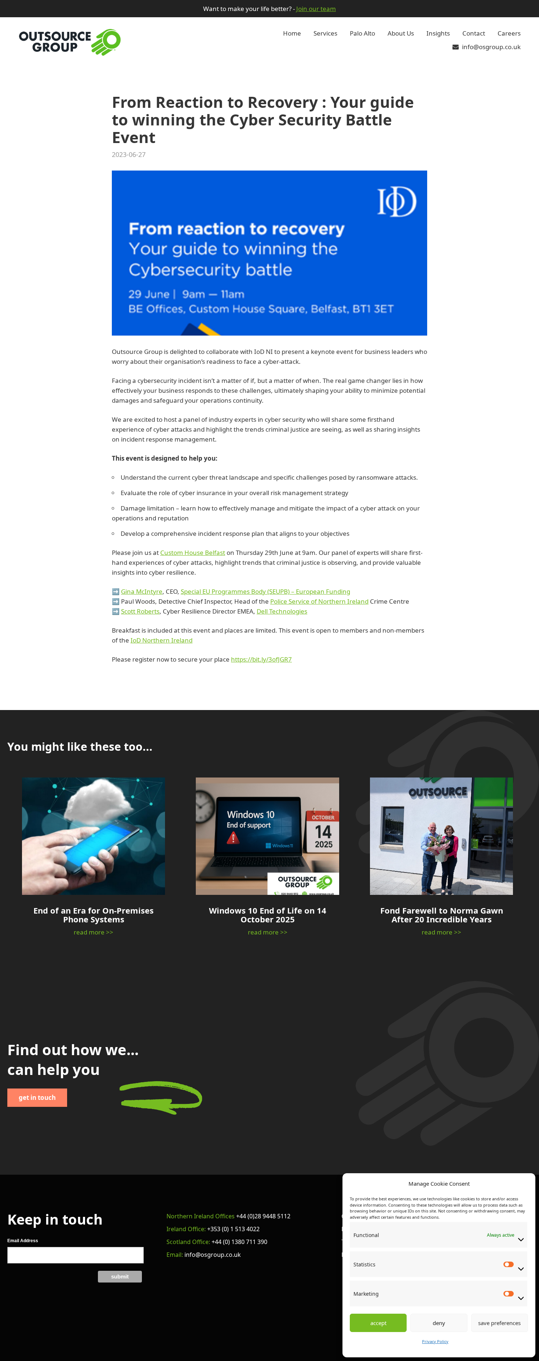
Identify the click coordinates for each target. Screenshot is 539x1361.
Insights (438, 33)
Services (325, 33)
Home (292, 33)
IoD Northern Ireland (161, 640)
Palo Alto (362, 33)
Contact (473, 33)
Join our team (316, 8)
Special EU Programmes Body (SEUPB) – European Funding (265, 591)
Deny (439, 1323)
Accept (378, 1323)
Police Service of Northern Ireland (319, 601)
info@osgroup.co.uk (491, 47)
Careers (509, 33)
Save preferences (499, 1323)
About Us (401, 33)
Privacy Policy (435, 1341)
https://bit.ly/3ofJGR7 (261, 659)
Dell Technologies (282, 611)
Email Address (22, 1240)
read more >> (93, 932)
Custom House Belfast (192, 552)
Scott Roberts (140, 611)
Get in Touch (37, 1097)
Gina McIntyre (141, 591)
